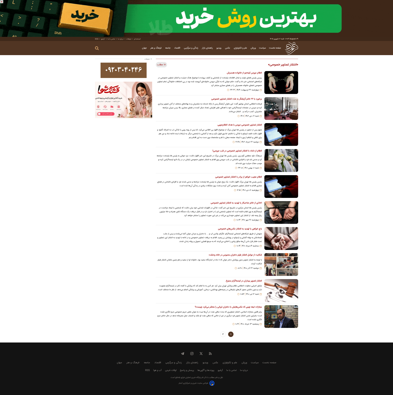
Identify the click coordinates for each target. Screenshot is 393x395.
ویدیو (219, 48)
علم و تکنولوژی (241, 48)
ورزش (253, 48)
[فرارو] (291, 48)
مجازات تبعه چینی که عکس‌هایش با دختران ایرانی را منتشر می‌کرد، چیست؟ (228, 307)
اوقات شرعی (171, 370)
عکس (228, 48)
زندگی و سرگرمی (191, 48)
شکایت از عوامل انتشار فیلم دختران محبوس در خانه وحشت (235, 255)
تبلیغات (128, 39)
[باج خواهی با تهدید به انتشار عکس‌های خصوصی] (281, 238)
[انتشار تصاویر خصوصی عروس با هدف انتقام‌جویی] (281, 134)
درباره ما (121, 39)
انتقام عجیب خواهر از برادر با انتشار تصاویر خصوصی (238, 177)
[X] (201, 353)
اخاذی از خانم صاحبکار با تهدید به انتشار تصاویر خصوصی (236, 203)
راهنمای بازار (207, 48)
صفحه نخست (275, 48)
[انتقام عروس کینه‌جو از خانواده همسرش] (281, 82)
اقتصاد (177, 48)
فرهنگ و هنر (156, 48)
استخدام (137, 39)
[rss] (210, 353)
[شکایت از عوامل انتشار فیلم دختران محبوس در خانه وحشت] (281, 264)
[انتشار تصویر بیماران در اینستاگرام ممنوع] (281, 290)
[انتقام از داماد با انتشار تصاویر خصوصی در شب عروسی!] (281, 160)
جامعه (168, 48)
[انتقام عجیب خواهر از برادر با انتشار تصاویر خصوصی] (281, 186)
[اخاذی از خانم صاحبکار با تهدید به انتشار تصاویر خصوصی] (281, 212)
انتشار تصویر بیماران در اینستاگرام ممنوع (244, 281)
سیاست (262, 48)
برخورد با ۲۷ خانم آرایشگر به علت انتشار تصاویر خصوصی (236, 99)
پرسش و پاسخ (187, 370)
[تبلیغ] (196, 18)
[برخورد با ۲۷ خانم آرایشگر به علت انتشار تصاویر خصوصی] (281, 108)
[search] (97, 48)
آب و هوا (157, 370)
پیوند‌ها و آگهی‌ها (205, 370)
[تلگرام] (183, 353)
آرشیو (103, 39)
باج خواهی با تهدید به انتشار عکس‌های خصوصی (240, 229)
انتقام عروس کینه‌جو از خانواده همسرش (244, 73)
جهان (144, 48)
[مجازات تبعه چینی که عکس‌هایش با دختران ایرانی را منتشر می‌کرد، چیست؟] (281, 316)
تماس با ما (111, 39)
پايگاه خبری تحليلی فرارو (190, 377)
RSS (96, 39)
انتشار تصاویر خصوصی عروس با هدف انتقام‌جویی (240, 125)
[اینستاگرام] (192, 353)
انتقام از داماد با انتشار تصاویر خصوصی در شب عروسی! (237, 151)
